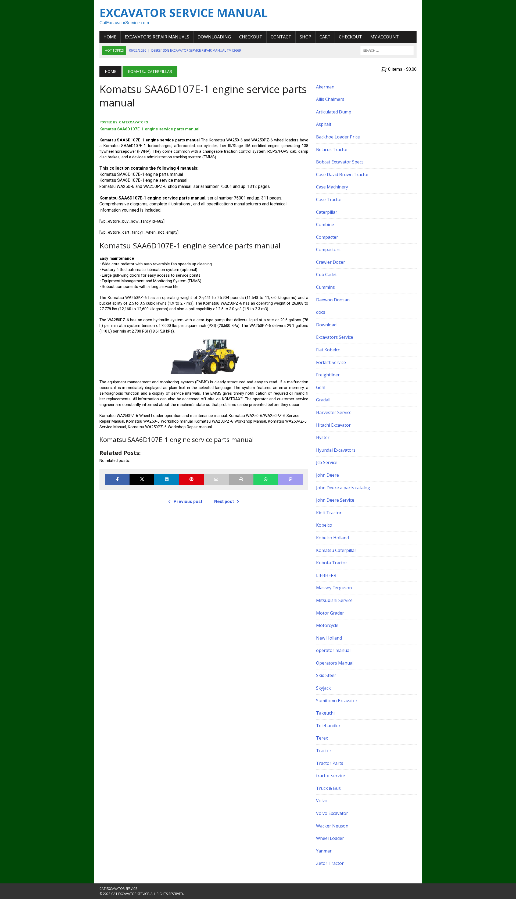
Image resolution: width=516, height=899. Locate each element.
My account (384, 37)
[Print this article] (241, 479)
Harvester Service (334, 412)
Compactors (328, 249)
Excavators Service (334, 337)
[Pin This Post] (191, 479)
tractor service (330, 776)
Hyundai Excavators (336, 450)
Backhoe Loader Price (338, 137)
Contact (281, 37)
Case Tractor (329, 199)
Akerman (325, 87)
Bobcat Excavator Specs (340, 162)
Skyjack (323, 688)
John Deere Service (335, 500)
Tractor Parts (329, 763)
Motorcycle (327, 625)
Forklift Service (331, 362)
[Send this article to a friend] (216, 479)
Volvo (321, 801)
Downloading (214, 37)
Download (326, 325)
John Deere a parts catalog (343, 488)
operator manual (333, 650)
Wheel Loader (330, 838)
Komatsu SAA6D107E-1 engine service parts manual (149, 129)
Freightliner (328, 375)
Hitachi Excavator (333, 425)
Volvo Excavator (332, 813)
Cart (325, 37)
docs (320, 312)
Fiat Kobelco (328, 350)
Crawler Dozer (330, 262)
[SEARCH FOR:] (387, 50)
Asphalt (323, 124)
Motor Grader (330, 613)
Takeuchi (325, 713)
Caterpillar (326, 212)
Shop (305, 37)
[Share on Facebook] (117, 479)
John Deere (327, 475)
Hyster (322, 437)
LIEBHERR (326, 575)
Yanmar (324, 851)
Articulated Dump (333, 112)
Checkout (250, 37)
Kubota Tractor (331, 563)
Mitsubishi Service (334, 600)
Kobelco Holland (332, 538)
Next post (224, 501)
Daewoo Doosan (333, 300)
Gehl (320, 387)
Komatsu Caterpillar (336, 550)
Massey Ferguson (334, 588)
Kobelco (324, 525)
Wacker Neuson (332, 826)
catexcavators (133, 122)
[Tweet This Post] (142, 479)
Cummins (325, 287)
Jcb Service (326, 462)
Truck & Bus (328, 788)
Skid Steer (326, 675)
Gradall (323, 400)
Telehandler (328, 726)
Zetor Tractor (330, 863)
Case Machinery (332, 187)
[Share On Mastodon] (290, 479)
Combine (325, 224)
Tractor (323, 751)
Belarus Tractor (332, 149)
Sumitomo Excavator (336, 701)
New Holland (329, 638)
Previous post (188, 501)
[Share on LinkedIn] (166, 479)
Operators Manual (334, 663)
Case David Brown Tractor (342, 174)
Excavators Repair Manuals (157, 37)
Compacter (327, 237)
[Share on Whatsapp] (265, 479)
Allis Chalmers (330, 99)
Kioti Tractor (329, 513)
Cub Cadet (326, 274)
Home (109, 37)
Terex (322, 738)
